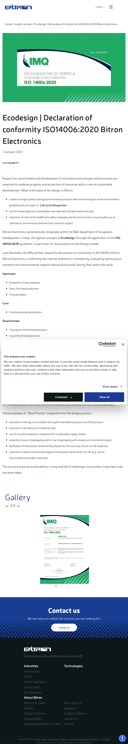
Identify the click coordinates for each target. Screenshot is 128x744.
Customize (61, 397)
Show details (110, 386)
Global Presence (35, 713)
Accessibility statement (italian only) (84, 739)
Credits (106, 739)
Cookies (63, 739)
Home (8, 24)
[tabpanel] (64, 549)
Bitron (18, 6)
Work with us (73, 702)
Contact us (64, 627)
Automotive (32, 671)
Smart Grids (32, 687)
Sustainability (33, 718)
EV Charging (32, 692)
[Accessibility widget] (122, 738)
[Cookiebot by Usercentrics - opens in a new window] (101, 344)
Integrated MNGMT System (42, 724)
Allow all (104, 397)
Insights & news (23, 24)
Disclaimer (53, 739)
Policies (69, 724)
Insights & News (75, 713)
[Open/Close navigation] (111, 7)
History (29, 708)
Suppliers (70, 708)
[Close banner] (123, 344)
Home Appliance (35, 681)
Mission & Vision (35, 702)
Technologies (73, 666)
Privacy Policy (41, 739)
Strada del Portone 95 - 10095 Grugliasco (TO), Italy (56, 656)
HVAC (28, 676)
